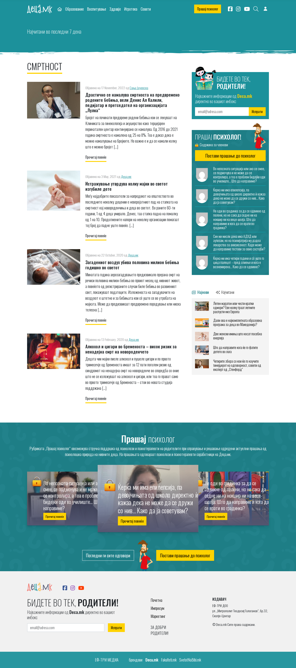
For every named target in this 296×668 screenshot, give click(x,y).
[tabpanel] (230, 336)
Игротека (130, 9)
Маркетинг (158, 616)
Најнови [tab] (203, 292)
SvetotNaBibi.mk (190, 660)
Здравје (115, 9)
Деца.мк (126, 176)
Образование (74, 9)
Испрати (257, 111)
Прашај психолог (207, 9)
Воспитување (96, 9)
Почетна (156, 600)
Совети (146, 9)
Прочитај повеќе (95, 157)
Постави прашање (230, 155)
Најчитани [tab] (227, 292)
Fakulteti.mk (169, 660)
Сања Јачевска (139, 87)
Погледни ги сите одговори (108, 555)
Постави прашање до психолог (185, 555)
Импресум (157, 608)
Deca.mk (151, 660)
